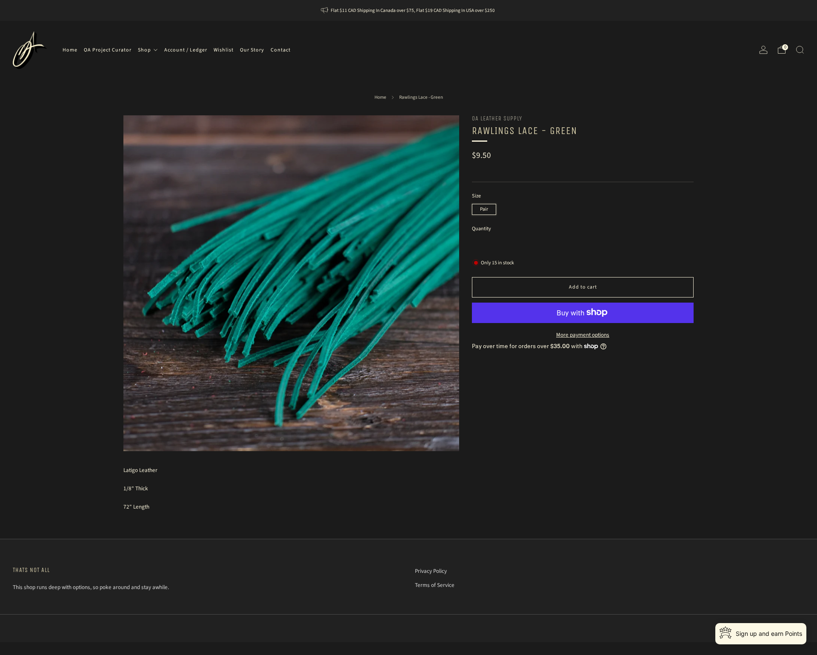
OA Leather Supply (497, 118)
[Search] (800, 50)
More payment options (582, 334)
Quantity (481, 228)
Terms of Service (434, 585)
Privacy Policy (431, 571)
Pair (484, 209)
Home (380, 97)
